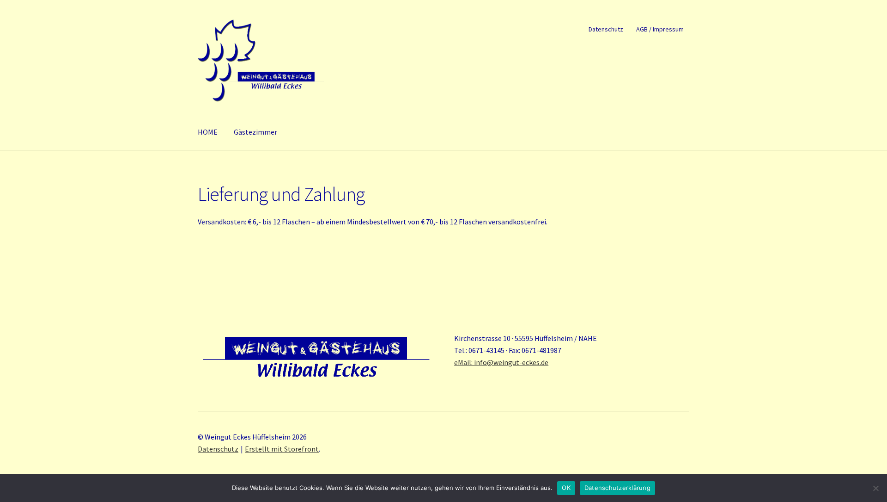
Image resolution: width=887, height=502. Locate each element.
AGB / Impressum (660, 29)
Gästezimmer (255, 131)
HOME (208, 131)
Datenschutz (606, 29)
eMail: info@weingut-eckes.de (501, 362)
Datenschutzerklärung (617, 487)
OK (566, 487)
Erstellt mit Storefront (282, 448)
